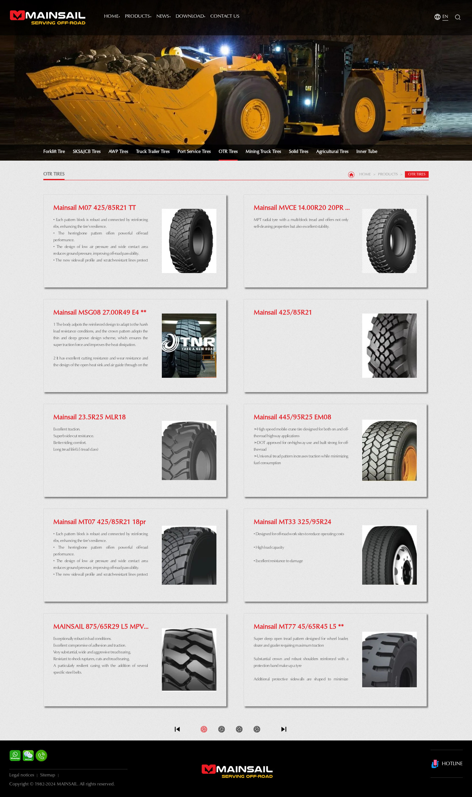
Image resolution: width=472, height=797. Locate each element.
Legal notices (21, 775)
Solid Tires (298, 152)
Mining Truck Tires (263, 152)
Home (111, 16)
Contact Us (225, 16)
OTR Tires (228, 152)
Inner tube (366, 152)
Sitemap (47, 775)
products (137, 16)
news (162, 16)
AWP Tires (118, 152)
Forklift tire (54, 152)
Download (190, 16)
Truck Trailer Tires (153, 152)
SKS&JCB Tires (87, 152)
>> (284, 729)
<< (177, 729)
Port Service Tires (194, 152)
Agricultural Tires (332, 152)
